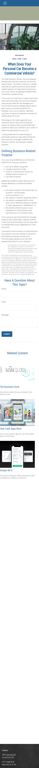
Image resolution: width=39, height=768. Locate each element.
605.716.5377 (11, 755)
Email (4, 302)
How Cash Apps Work (11, 428)
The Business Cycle (9, 386)
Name (4, 289)
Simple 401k (6, 470)
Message (5, 315)
